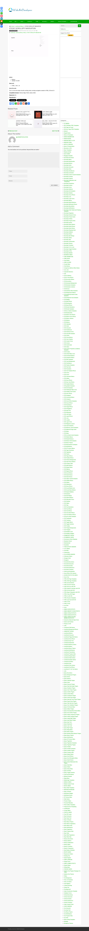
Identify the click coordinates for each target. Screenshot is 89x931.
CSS (15, 21)
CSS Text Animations (68, 507)
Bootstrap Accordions (69, 157)
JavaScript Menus (19, 26)
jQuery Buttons (67, 678)
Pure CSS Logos (68, 814)
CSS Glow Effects (68, 380)
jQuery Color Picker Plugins (70, 690)
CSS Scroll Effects (68, 473)
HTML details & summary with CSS (72, 588)
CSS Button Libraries (68, 318)
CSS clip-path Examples (69, 333)
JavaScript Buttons (68, 633)
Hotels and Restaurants (69, 571)
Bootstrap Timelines (68, 245)
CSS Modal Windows (69, 439)
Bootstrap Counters (68, 176)
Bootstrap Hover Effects (69, 194)
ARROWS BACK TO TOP (69, 140)
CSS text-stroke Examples (70, 516)
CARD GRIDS (67, 258)
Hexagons (66, 560)
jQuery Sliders (67, 767)
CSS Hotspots (67, 399)
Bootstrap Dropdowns (69, 183)
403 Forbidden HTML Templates (71, 125)
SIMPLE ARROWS (68, 859)
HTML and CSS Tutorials (69, 584)
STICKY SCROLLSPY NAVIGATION (34, 32)
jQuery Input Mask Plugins (70, 720)
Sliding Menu (67, 867)
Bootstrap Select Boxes (69, 228)
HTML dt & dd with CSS (69, 590)
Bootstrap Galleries (68, 189)
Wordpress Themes (68, 923)
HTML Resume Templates (70, 597)
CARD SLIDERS (67, 262)
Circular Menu (67, 264)
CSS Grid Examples (68, 387)
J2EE (65, 625)
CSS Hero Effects (68, 393)
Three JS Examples (68, 879)
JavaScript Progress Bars (70, 654)
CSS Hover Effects (68, 403)
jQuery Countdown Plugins (70, 695)
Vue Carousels (67, 908)
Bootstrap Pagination (69, 213)
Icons (65, 607)
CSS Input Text (67, 410)
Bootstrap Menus (68, 200)
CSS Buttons (67, 320)
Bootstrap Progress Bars (69, 220)
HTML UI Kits (67, 601)
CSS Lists (66, 418)
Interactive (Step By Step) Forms (71, 620)
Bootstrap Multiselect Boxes (70, 204)
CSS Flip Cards (67, 367)
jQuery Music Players (69, 735)
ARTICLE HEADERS (68, 144)
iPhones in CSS (67, 623)
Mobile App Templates (69, 780)
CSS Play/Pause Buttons (69, 461)
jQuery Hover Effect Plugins (70, 712)
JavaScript (29, 21)
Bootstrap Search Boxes (69, 226)
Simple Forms (67, 861)
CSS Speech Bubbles (69, 492)
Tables (65, 876)
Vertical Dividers (68, 898)
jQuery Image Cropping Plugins (71, 716)
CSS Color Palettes (68, 339)
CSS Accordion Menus (69, 279)
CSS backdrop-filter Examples (71, 290)
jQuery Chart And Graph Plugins (71, 686)
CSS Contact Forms (68, 341)
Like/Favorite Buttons (69, 774)
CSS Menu (66, 431)
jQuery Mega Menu (68, 729)
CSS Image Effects (68, 406)
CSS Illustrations (68, 404)
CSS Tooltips (67, 526)
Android (65, 131)
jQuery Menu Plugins (68, 731)
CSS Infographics (68, 408)
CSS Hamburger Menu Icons (70, 389)
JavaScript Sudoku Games (70, 659)
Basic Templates (68, 150)
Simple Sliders (67, 865)
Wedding (66, 921)
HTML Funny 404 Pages (69, 594)
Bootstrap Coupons (68, 178)
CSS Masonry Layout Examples (71, 427)
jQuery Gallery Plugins (69, 709)
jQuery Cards (67, 682)
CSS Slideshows (68, 484)
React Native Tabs (68, 825)
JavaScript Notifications (69, 650)
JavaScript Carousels (69, 635)
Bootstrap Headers (68, 193)
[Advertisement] (57, 10)
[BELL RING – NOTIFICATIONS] (38, 127)
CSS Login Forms (68, 421)
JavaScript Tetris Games (69, 665)
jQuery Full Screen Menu (69, 707)
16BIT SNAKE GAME (47, 111)
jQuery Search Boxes (68, 760)
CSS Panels (66, 454)
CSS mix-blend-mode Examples (71, 435)
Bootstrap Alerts (67, 159)
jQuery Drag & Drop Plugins (70, 701)
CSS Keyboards (67, 412)
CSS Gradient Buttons (69, 384)
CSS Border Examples (69, 309)
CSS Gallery (66, 378)
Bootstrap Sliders (68, 234)
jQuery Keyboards (68, 724)
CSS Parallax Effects (68, 457)
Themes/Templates (62, 21)
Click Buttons (67, 266)
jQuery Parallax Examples (70, 748)
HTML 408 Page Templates (70, 580)
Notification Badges (68, 793)
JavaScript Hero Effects (69, 638)
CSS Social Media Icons (69, 488)
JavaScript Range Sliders (69, 656)
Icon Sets (66, 605)
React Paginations (68, 829)
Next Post (55, 131)
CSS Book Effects (68, 305)
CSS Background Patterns (70, 292)
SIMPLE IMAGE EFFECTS (70, 863)
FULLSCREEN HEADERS (69, 554)
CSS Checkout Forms (69, 331)
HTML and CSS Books (69, 582)
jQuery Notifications (68, 737)
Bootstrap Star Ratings (69, 235)
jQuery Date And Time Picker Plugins (72, 699)
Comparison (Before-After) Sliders (72, 268)
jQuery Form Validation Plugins (71, 705)
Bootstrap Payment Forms (70, 215)
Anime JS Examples (68, 135)
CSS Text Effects (68, 509)
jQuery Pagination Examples (70, 743)
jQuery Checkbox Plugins (69, 688)
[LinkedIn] (1, 18)
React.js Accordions (68, 838)
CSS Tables (66, 503)
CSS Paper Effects (68, 456)
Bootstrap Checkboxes (69, 171)
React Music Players (68, 821)
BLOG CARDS (67, 153)
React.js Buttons (67, 840)
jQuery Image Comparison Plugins (71, 714)
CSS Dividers (67, 351)
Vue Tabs (66, 917)
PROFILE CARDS (68, 812)
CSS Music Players (68, 442)
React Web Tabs (67, 837)
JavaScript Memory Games (70, 644)
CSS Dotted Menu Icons (69, 353)
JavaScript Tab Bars (68, 661)
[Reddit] (1, 21)
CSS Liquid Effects (68, 416)
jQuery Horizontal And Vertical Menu (72, 710)
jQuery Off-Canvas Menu (69, 739)
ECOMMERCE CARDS (69, 537)
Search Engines (67, 857)
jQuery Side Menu (68, 765)
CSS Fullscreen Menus (69, 376)
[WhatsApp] (1, 13)
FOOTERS (66, 550)
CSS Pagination (67, 452)
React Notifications (68, 827)
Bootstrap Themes (68, 243)
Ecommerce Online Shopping (70, 539)
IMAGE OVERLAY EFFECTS (70, 613)
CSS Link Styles (67, 414)
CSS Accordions (67, 281)
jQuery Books (67, 676)
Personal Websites (68, 802)
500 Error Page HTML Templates (71, 129)
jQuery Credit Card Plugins (70, 697)
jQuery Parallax (67, 746)
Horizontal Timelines (68, 569)
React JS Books (67, 820)
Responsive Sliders (68, 854)
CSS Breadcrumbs (68, 312)
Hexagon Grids (67, 558)
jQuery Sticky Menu (68, 768)
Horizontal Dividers (68, 565)
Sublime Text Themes (69, 874)
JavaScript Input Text (69, 640)
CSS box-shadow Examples (70, 310)
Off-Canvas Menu (68, 797)
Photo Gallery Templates (69, 804)
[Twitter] (1, 10)
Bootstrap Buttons (68, 163)
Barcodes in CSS (68, 148)
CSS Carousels (67, 328)
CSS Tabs (66, 505)
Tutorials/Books (73, 21)
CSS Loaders (67, 420)
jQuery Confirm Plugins (69, 691)
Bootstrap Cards (67, 165)
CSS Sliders (66, 482)
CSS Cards (66, 326)
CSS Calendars (67, 324)
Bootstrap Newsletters (69, 206)
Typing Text (66, 887)
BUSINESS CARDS (68, 254)
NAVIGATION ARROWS (69, 789)
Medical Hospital (68, 776)
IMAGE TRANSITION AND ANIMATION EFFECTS (70, 617)
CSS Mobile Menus (68, 437)
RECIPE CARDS (67, 852)
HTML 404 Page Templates (70, 579)
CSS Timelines (67, 520)
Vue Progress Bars (68, 915)
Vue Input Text (67, 910)
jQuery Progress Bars (69, 752)
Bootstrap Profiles (68, 218)
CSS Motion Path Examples (70, 440)
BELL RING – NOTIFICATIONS (49, 121)
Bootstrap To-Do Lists (69, 247)
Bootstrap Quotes (68, 222)
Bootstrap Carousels (68, 167)
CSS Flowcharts (67, 369)
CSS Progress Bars (68, 463)
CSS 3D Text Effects (68, 277)
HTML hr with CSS (68, 596)
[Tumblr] (1, 23)
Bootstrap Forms (68, 187)
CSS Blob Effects (68, 301)
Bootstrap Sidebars (68, 232)
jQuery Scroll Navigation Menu (71, 758)
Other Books (67, 799)
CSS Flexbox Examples (69, 365)
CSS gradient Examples (69, 386)
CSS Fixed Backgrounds (69, 361)
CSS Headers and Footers (70, 391)
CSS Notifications (68, 446)
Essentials (66, 545)
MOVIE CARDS (67, 785)
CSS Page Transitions (69, 450)
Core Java (66, 270)
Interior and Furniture (68, 621)
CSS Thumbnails (67, 518)
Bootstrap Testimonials (69, 241)
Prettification (67, 808)
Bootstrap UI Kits (68, 251)
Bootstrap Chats (67, 169)
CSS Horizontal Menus (69, 397)
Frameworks (67, 552)
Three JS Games (68, 881)
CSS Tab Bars (67, 501)
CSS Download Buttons (69, 355)
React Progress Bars (68, 831)
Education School (68, 541)
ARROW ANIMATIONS (69, 136)
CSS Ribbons (67, 469)
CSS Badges (67, 299)
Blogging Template (68, 155)
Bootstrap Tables (68, 237)
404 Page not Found (68, 127)
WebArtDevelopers (23, 30)
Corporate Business (68, 271)
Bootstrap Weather (68, 252)
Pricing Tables (67, 810)
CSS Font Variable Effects (70, 370)
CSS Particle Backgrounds (70, 459)
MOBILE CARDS (67, 782)
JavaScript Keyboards (69, 642)
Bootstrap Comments (69, 172)
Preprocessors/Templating (70, 806)
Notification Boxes (68, 795)
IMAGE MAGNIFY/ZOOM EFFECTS (72, 611)
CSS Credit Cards (68, 345)
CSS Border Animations (69, 307)
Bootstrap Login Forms (69, 198)
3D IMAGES (66, 123)
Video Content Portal (68, 904)
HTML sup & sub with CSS (70, 599)
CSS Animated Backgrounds (70, 283)
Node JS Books (67, 791)
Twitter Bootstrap (68, 885)
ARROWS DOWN (68, 142)
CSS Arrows (66, 288)
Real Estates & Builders (69, 850)
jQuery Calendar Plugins (69, 680)
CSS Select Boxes (68, 476)
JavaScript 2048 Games (69, 627)
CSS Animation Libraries (69, 287)
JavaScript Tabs (67, 663)
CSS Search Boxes (68, 474)
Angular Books (67, 133)
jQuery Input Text (68, 722)
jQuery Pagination (68, 741)
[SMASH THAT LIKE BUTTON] (12, 118)
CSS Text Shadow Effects (70, 514)
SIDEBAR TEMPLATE (21, 121)
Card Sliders (67, 260)
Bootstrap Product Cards (69, 217)
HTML (37, 21)
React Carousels (67, 816)
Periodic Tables (67, 801)
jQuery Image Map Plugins (70, 718)
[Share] (1, 26)
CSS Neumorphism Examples (70, 444)
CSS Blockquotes (68, 303)
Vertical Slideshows (68, 900)
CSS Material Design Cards (70, 429)
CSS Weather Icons (68, 531)
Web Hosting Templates (69, 919)
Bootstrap (44, 21)
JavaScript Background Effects (71, 629)
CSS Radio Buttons (68, 465)
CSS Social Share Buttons (70, 490)
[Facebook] (1, 8)
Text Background (68, 878)
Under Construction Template (70, 891)
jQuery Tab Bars (67, 770)
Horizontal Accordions (69, 562)
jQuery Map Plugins (68, 727)
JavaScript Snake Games (69, 657)
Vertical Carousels (68, 896)
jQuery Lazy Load (68, 726)
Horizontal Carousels (69, 563)
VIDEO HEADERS (68, 906)
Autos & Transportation (69, 146)
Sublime (52, 21)
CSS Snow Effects (68, 486)
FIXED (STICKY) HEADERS (70, 546)
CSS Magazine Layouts (69, 423)
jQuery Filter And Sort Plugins (70, 703)
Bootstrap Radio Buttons (69, 224)
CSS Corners (67, 343)
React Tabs (66, 833)
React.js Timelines (68, 846)
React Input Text (67, 818)
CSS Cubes (66, 346)
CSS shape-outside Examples (71, 478)
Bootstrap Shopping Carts (70, 230)
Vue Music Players (68, 912)
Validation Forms (68, 893)
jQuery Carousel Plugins (69, 684)
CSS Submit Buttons (68, 497)
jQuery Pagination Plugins (70, 744)
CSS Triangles (67, 529)
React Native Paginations (69, 823)
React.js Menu (67, 844)
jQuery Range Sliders (68, 754)
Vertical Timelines (68, 902)
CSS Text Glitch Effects (69, 512)
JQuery (21, 21)
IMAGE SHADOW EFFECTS (70, 615)
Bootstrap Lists (67, 196)
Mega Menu (66, 778)
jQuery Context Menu (68, 693)
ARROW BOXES (67, 138)
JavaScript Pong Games (69, 652)
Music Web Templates (69, 787)
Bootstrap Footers (68, 185)
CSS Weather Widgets (69, 533)
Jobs (65, 671)
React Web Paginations (69, 835)
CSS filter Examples (68, 359)
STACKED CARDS (68, 869)
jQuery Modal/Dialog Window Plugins (72, 733)
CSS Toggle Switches (69, 524)
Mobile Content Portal (69, 784)
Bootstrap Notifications (69, 208)
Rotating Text (67, 855)
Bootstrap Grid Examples (69, 191)
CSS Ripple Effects (68, 471)
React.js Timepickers (68, 848)
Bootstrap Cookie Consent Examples (72, 174)
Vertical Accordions (68, 895)
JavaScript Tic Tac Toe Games (71, 669)
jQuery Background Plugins (70, 674)
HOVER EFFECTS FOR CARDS (71, 575)
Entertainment (67, 543)
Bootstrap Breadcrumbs (69, 161)
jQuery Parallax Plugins (69, 750)
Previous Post (13, 131)
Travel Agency (67, 883)
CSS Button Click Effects (69, 314)
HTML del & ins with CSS (69, 586)
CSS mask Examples (68, 425)
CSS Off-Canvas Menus (69, 448)
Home (10, 21)
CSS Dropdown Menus (69, 357)
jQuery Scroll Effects (68, 756)
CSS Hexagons (67, 395)
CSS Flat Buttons (68, 363)
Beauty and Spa (67, 152)
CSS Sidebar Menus (68, 480)
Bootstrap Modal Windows (70, 202)
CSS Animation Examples (69, 285)
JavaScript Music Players (70, 648)
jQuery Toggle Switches (69, 772)
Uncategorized (67, 889)
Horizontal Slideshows (69, 567)
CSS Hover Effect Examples (70, 401)
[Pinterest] (1, 16)
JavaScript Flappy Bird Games (71, 637)
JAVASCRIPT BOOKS (69, 631)
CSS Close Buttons (68, 337)
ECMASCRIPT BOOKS (69, 535)
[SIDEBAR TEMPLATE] (12, 127)
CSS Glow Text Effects (69, 382)
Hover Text (66, 577)
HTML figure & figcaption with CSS (72, 592)
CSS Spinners (67, 493)
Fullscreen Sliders (68, 556)
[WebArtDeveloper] (20, 11)
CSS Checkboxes (68, 329)
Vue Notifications (68, 913)
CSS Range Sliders (68, 467)
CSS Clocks (66, 335)
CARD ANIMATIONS (68, 256)
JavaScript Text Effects (69, 667)
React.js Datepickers (68, 842)
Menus (24, 32)
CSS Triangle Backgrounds (70, 527)
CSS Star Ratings (68, 495)
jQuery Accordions (68, 673)
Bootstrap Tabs (67, 239)
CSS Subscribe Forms (69, 499)
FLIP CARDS (67, 548)
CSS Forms (66, 372)
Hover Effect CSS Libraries (70, 573)
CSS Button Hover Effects (70, 316)
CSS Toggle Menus (68, 522)
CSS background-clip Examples (71, 297)
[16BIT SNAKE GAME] (38, 118)
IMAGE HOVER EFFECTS (69, 609)
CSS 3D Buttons (67, 275)
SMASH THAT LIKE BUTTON (22, 111)
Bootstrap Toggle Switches (70, 249)
